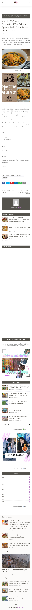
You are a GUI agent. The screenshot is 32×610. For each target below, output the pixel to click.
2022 (16, 484)
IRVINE (12, 175)
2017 (16, 494)
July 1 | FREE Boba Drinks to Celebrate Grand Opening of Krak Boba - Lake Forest (19, 236)
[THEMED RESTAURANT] (16, 561)
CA (6, 15)
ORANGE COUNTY (20, 175)
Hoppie (19, 207)
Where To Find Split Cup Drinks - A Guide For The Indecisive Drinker (18, 394)
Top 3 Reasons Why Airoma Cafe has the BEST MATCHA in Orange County (19, 387)
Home (4, 15)
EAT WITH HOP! (20, 607)
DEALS (7, 175)
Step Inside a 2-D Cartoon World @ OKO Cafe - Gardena (15, 571)
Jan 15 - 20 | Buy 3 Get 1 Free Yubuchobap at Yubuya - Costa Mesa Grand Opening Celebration (19, 219)
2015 (16, 499)
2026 (16, 477)
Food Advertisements (17, 429)
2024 (16, 479)
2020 (16, 487)
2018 (16, 492)
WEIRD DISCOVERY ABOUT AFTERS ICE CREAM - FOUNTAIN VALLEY (19, 410)
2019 (16, 489)
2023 (16, 482)
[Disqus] (16, 268)
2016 (16, 496)
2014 (16, 501)
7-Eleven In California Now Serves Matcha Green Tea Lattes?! (18, 402)
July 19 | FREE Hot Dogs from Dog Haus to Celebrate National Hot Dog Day (19, 228)
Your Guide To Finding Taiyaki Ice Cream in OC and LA (18, 417)
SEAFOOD (5, 177)
